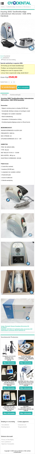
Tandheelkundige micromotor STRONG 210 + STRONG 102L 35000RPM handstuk (26, 358)
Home (2, 6)
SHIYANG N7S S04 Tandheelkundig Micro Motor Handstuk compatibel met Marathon (9, 408)
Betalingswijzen (5, 427)
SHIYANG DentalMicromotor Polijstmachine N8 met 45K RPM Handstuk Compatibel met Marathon (26, 409)
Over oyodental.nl (6, 441)
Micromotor (26, 6)
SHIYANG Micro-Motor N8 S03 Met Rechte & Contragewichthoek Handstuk (9, 383)
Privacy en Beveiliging (7, 439)
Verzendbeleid (5, 425)
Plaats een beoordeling (9, 59)
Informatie (4, 94)
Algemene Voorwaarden (7, 444)
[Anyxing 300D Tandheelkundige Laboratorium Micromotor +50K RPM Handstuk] (17, 36)
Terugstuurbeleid (22, 427)
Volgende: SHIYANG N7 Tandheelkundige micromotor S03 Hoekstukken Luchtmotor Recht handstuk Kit (16, 329)
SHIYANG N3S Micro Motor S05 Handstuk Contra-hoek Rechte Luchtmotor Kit (26, 383)
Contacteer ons (22, 425)
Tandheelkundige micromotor (14, 6)
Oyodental (7, 56)
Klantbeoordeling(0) (15, 94)
